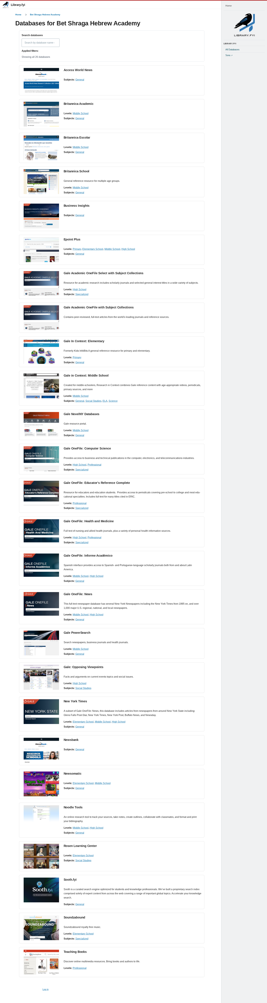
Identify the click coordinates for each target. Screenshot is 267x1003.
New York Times (75, 701)
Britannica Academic (78, 103)
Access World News (78, 70)
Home (18, 14)
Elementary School (92, 249)
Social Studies (93, 401)
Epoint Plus (72, 239)
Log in (45, 989)
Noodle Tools (73, 807)
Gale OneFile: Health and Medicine (89, 521)
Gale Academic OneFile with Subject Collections (99, 307)
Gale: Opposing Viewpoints (83, 667)
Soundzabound (74, 917)
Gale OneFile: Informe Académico (88, 555)
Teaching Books (75, 951)
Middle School (81, 113)
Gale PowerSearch (77, 632)
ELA (105, 401)
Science (113, 401)
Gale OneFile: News (78, 594)
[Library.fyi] (5, 5)
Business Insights (77, 205)
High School (128, 249)
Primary (77, 249)
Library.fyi (18, 4)
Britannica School (76, 171)
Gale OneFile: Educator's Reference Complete (97, 482)
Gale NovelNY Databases (82, 414)
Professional (94, 464)
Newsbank (71, 739)
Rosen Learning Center (80, 846)
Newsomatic (72, 773)
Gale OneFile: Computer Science (87, 448)
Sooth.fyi (70, 879)
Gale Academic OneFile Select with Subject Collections (103, 273)
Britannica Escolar (77, 137)
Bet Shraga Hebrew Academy (45, 14)
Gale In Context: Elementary (84, 341)
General (79, 79)
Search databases (32, 35)
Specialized (81, 294)
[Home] (244, 25)
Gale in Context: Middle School (86, 375)
